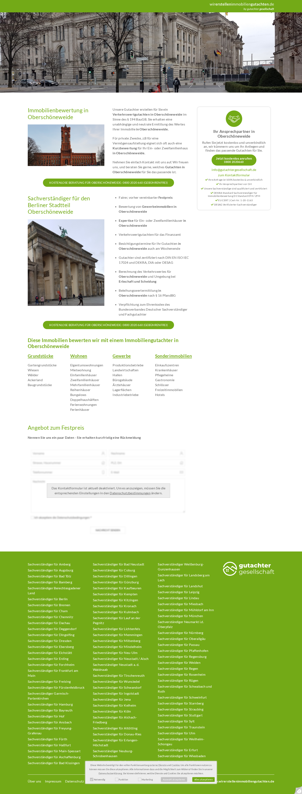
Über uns (34, 781)
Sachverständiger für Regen (178, 668)
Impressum (53, 781)
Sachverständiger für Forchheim (51, 664)
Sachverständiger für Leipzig (178, 592)
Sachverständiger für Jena (112, 699)
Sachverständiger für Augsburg (50, 570)
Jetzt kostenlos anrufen (234, 160)
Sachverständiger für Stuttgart (180, 715)
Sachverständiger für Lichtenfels (116, 629)
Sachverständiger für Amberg (49, 564)
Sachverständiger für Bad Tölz (49, 576)
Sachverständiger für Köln (112, 711)
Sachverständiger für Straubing (180, 709)
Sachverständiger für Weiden (179, 662)
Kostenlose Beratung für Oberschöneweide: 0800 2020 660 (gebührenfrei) (108, 182)
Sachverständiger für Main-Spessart (54, 751)
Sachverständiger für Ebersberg (51, 647)
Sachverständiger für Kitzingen (115, 600)
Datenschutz (74, 781)
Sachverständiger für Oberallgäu (181, 639)
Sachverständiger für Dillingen (115, 576)
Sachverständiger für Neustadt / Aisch (121, 659)
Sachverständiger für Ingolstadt (116, 693)
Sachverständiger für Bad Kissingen (54, 763)
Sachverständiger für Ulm (176, 733)
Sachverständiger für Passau (178, 645)
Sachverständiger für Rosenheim (181, 674)
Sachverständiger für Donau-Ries (117, 734)
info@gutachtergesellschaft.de (234, 170)
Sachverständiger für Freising (49, 681)
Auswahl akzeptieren (174, 779)
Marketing (147, 779)
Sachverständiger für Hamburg (50, 704)
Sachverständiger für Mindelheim (117, 647)
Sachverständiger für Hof (46, 716)
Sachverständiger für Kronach (115, 606)
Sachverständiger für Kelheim (114, 705)
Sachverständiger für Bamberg (50, 582)
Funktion (123, 779)
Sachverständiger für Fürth (47, 739)
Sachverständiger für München (180, 616)
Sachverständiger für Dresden (49, 641)
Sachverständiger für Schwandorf (117, 687)
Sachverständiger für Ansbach (50, 722)
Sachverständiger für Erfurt (178, 750)
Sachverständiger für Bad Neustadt (118, 564)
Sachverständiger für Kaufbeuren (117, 588)
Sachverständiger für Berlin (48, 599)
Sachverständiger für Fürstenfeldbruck (56, 687)
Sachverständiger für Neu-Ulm (115, 653)
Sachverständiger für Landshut (180, 586)
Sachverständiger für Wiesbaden (182, 756)
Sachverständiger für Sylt (176, 721)
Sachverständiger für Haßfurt (49, 745)
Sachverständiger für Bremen (49, 605)
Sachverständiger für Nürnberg (180, 633)
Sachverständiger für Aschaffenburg (54, 757)
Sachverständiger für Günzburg (116, 582)
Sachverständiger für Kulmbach (116, 612)
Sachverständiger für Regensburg (182, 656)
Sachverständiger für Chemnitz (50, 617)
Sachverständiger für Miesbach (180, 604)
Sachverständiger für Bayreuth (50, 710)
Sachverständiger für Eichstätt (50, 653)
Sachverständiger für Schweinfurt (182, 697)
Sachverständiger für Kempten (115, 594)
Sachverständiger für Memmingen (118, 635)
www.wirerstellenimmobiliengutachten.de (242, 781)
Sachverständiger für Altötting (115, 728)
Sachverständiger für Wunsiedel (116, 681)
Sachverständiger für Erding (48, 659)
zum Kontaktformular (234, 175)
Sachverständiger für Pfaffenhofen (183, 650)
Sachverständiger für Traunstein (181, 727)
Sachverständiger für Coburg (114, 570)
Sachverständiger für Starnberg (181, 703)
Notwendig (99, 779)
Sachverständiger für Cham (48, 611)
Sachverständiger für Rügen (178, 680)
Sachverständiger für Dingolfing (51, 635)
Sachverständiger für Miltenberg (117, 641)
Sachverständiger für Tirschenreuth (119, 675)
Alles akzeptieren (203, 779)
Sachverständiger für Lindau (178, 598)
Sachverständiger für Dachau (49, 623)
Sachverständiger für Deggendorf (52, 629)
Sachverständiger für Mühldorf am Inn (186, 610)
